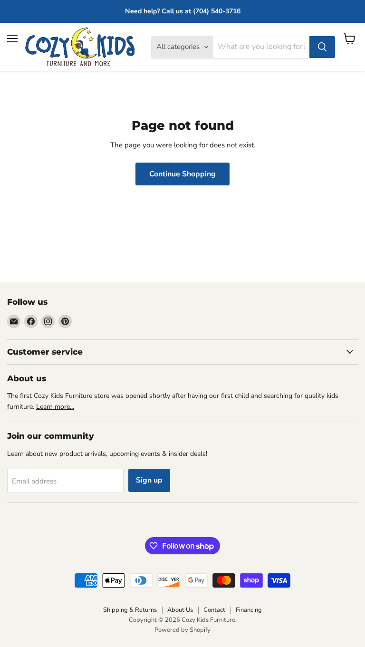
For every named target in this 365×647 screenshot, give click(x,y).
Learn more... (55, 406)
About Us (180, 610)
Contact (214, 610)
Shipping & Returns (130, 610)
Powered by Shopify (182, 630)
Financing (249, 610)
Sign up (149, 480)
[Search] (322, 47)
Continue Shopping (182, 174)
